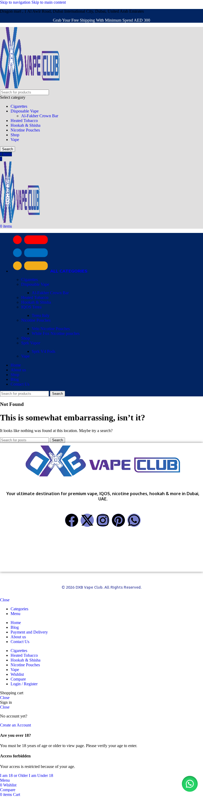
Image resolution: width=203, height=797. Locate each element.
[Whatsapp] (134, 520)
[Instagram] (102, 520)
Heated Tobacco (24, 120)
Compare (18, 679)
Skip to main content (48, 2)
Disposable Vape (25, 111)
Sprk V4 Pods (43, 351)
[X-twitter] (87, 520)
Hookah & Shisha (25, 125)
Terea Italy (40, 315)
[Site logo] (29, 87)
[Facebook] (71, 520)
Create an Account (15, 725)
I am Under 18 (41, 775)
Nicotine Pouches (25, 130)
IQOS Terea (31, 307)
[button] (190, 784)
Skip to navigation (15, 2)
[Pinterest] (118, 520)
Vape (15, 139)
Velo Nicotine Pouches (51, 328)
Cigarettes (19, 106)
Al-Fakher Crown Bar (39, 116)
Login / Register (24, 684)
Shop (15, 135)
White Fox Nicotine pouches (56, 333)
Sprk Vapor (30, 343)
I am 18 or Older (14, 775)
